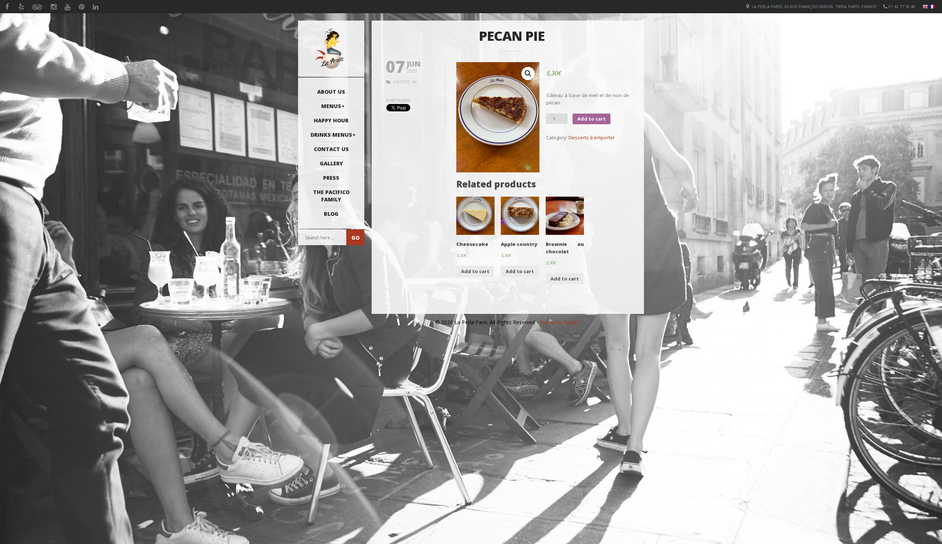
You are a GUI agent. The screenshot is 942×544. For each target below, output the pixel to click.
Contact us (331, 149)
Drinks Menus (331, 134)
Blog (331, 213)
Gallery (331, 163)
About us (331, 91)
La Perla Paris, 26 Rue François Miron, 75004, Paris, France (814, 6)
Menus (331, 106)
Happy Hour (331, 120)
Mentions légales (560, 322)
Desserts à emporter (592, 137)
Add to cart (591, 118)
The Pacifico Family (331, 196)
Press (331, 177)
